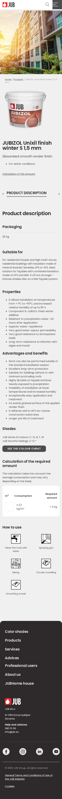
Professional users (21, 665)
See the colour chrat (24, 448)
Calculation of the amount (18, 174)
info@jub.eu (12, 731)
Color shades (16, 631)
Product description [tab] (27, 193)
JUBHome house (19, 683)
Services (12, 649)
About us (13, 674)
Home (8, 79)
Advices (12, 658)
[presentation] (3, 193)
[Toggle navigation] (57, 4)
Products (18, 79)
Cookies (9, 786)
